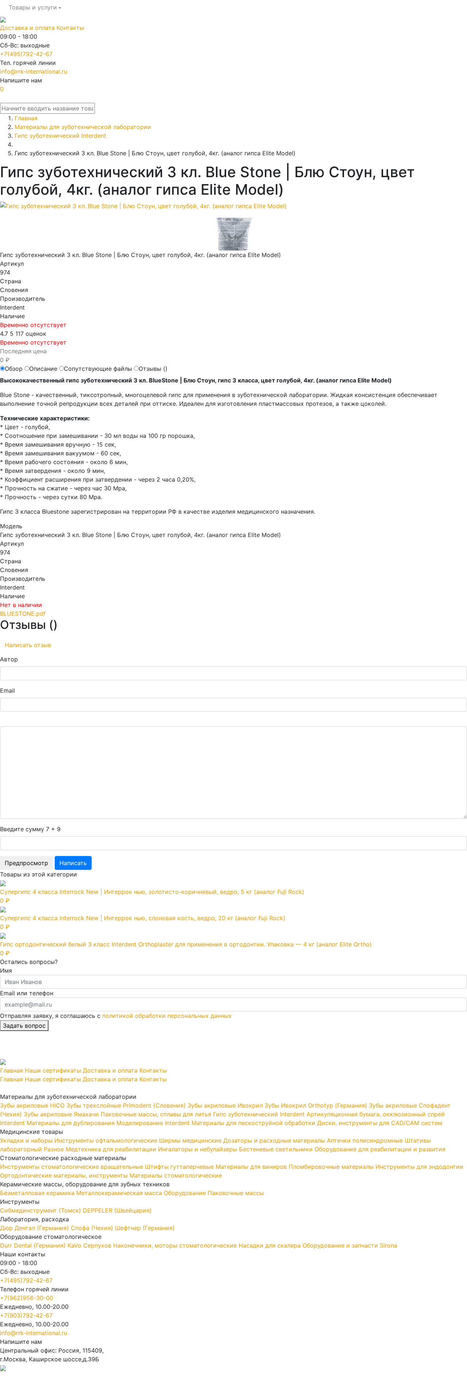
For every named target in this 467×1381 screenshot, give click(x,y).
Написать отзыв (28, 645)
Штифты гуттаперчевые (179, 1166)
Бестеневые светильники (276, 1149)
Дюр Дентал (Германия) (34, 1228)
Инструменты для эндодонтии (419, 1166)
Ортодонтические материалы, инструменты (64, 1175)
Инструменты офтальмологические (105, 1140)
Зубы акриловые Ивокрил (225, 1105)
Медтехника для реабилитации (111, 1149)
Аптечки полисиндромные (365, 1140)
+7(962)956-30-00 (26, 1298)
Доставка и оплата (27, 27)
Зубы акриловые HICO (32, 1105)
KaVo (74, 1245)
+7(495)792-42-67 (26, 54)
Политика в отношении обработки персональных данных (83, 1376)
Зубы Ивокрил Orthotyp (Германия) (316, 1105)
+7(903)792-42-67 (26, 1315)
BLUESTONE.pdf (23, 613)
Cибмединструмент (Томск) (40, 1210)
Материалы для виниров (251, 1166)
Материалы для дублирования (71, 1123)
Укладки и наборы (26, 1140)
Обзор (14, 368)
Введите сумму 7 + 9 (30, 829)
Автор (9, 659)
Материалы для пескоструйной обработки (253, 1123)
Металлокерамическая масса (119, 1193)
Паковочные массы (236, 1193)
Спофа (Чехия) (92, 1228)
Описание (43, 368)
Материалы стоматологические (176, 1175)
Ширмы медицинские (190, 1140)
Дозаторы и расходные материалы (274, 1140)
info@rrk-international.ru (33, 71)
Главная (11, 1070)
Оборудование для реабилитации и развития (379, 1149)
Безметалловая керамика (37, 1193)
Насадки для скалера (270, 1245)
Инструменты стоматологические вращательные (71, 1166)
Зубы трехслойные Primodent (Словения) (126, 1105)
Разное (54, 1149)
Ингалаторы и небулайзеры (197, 1149)
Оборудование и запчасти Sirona (349, 1245)
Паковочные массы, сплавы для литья (156, 1114)
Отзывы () (153, 368)
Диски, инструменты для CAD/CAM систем (379, 1123)
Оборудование (185, 1193)
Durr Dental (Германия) (33, 1245)
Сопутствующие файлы (98, 368)
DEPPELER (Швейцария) (117, 1210)
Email (7, 690)
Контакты (70, 27)
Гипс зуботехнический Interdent (259, 1114)
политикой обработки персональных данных (167, 1015)
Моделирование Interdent (153, 1123)
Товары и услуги (33, 7)
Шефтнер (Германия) (145, 1228)
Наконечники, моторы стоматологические (175, 1245)
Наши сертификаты (53, 1070)
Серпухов (97, 1245)
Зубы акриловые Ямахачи (61, 1114)
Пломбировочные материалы (331, 1166)
